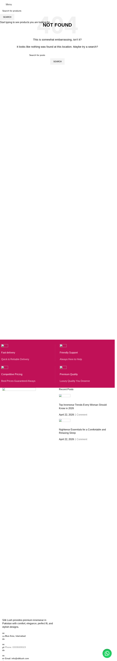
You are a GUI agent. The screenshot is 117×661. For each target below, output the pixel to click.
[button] (107, 653)
